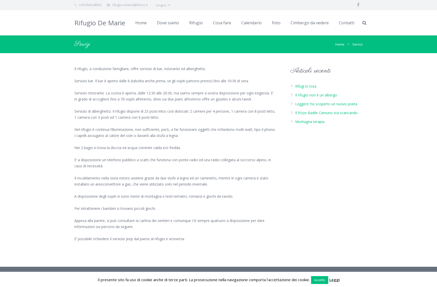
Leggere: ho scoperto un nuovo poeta (326, 103)
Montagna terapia (309, 121)
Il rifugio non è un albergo (316, 95)
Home (339, 44)
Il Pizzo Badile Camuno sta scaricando (326, 112)
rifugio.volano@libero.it (130, 5)
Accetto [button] (319, 280)
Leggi (334, 279)
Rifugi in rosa (305, 86)
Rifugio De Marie (99, 22)
